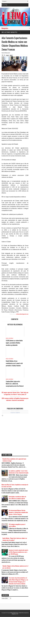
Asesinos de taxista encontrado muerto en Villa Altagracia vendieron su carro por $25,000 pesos (18, 552)
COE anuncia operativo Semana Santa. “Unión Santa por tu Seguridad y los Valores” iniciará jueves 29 (15, 393)
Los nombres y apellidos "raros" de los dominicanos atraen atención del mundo (18, 472)
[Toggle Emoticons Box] (2, 415)
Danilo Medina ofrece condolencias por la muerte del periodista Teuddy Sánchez (14, 363)
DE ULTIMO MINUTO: (10, 32)
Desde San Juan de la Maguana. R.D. (20, 613)
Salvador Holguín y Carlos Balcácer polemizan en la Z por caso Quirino (15, 567)
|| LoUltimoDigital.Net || (13, 612)
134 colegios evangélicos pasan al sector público (17, 525)
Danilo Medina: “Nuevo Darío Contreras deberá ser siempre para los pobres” (14, 539)
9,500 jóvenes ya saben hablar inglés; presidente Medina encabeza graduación (14, 342)
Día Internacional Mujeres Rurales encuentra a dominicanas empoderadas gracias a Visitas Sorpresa (18, 512)
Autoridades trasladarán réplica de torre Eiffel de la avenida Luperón (17, 498)
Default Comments (15, 410)
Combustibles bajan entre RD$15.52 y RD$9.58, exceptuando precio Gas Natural (14, 383)
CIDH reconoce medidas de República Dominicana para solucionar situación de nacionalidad (15, 399)
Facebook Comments (15, 412)
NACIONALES (6, 53)
